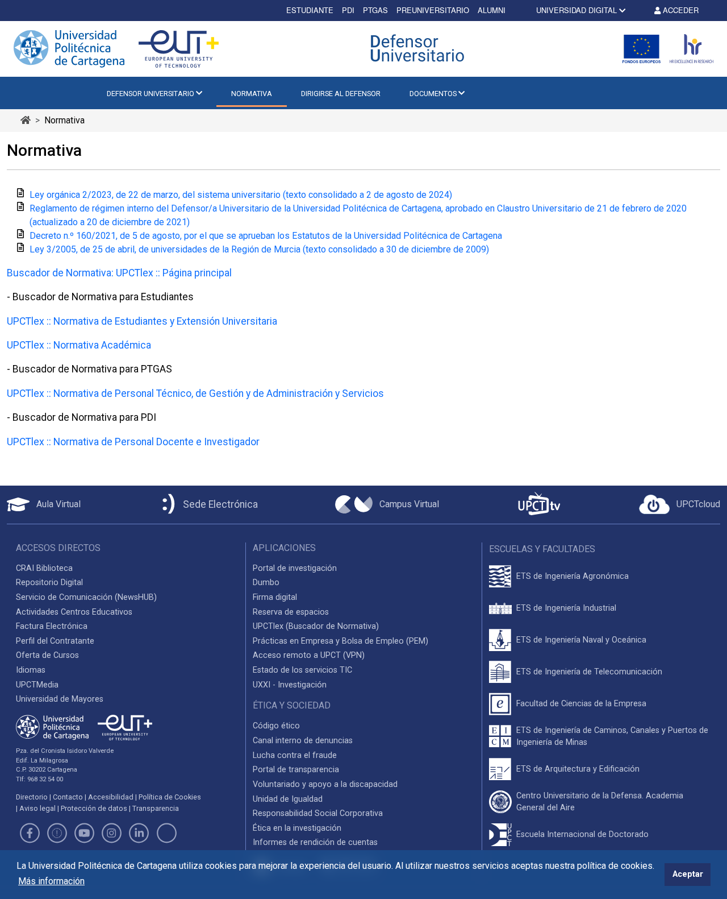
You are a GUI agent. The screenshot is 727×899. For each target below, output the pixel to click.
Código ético (276, 726)
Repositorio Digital (49, 582)
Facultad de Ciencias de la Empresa (581, 704)
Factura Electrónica (51, 626)
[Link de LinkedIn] (139, 835)
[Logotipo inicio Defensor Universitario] (420, 48)
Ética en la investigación (297, 828)
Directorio (32, 797)
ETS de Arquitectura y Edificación (578, 769)
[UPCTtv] (539, 504)
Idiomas (30, 670)
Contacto (68, 797)
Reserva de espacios (291, 612)
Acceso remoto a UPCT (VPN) (309, 655)
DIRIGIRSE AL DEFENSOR (341, 93)
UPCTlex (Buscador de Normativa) (316, 626)
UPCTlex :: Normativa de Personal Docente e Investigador (133, 442)
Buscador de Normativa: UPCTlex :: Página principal (119, 273)
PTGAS (375, 10)
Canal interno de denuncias (303, 740)
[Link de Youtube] (84, 835)
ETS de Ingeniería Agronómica (572, 576)
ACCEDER (680, 10)
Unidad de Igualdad (288, 799)
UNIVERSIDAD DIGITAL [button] (576, 10)
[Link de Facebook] (29, 835)
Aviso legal (37, 808)
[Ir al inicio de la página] (25, 120)
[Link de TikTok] (166, 835)
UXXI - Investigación (290, 685)
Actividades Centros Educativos (74, 612)
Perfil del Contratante (55, 641)
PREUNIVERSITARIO (432, 10)
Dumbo (266, 582)
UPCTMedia (37, 685)
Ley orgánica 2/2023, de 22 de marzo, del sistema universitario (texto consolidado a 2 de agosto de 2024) (241, 194)
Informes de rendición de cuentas (315, 842)
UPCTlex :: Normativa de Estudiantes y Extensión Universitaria (142, 321)
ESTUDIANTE (309, 10)
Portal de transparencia (296, 769)
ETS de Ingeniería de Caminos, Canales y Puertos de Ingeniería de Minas (612, 737)
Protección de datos (94, 808)
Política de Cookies (170, 797)
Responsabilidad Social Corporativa (318, 813)
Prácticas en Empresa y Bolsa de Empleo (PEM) (340, 641)
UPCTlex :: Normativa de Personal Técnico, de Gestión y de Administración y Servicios (195, 393)
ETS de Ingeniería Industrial (566, 608)
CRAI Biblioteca (44, 568)
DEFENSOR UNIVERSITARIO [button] (151, 93)
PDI (348, 10)
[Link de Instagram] (112, 835)
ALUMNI (491, 10)
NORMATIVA (251, 93)
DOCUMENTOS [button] (434, 93)
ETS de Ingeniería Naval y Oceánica (581, 640)
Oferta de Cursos (47, 655)
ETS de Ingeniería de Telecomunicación (589, 672)
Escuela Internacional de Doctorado (582, 834)
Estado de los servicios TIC (302, 670)
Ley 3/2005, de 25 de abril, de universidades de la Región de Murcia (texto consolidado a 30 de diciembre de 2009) (259, 249)
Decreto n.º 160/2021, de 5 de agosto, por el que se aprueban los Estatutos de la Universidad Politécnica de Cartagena (266, 235)
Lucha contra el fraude (295, 755)
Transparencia (155, 808)
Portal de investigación (295, 568)
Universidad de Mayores (59, 699)
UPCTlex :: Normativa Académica (79, 345)
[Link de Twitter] (56, 835)
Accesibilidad (110, 797)
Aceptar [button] (687, 874)
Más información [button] (51, 881)
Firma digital (275, 597)
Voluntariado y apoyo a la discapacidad (325, 784)
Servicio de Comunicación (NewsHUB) (86, 597)
